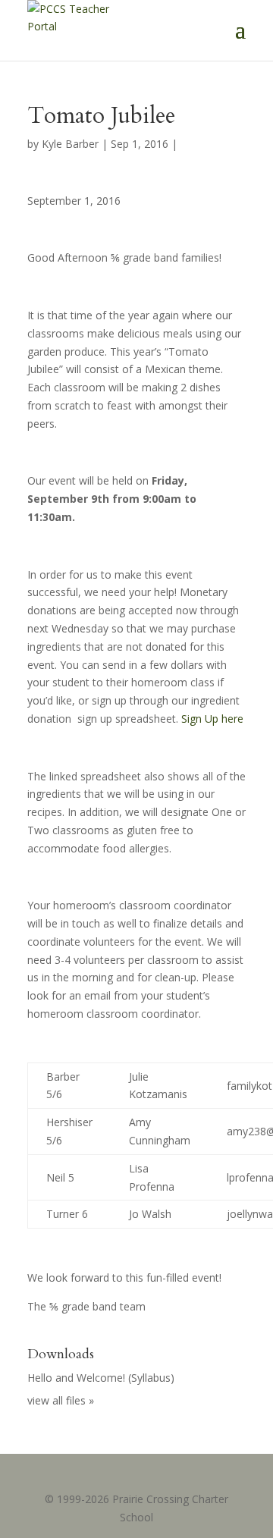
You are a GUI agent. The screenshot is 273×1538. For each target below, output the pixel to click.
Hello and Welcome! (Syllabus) (100, 1377)
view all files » (60, 1400)
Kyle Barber (70, 144)
